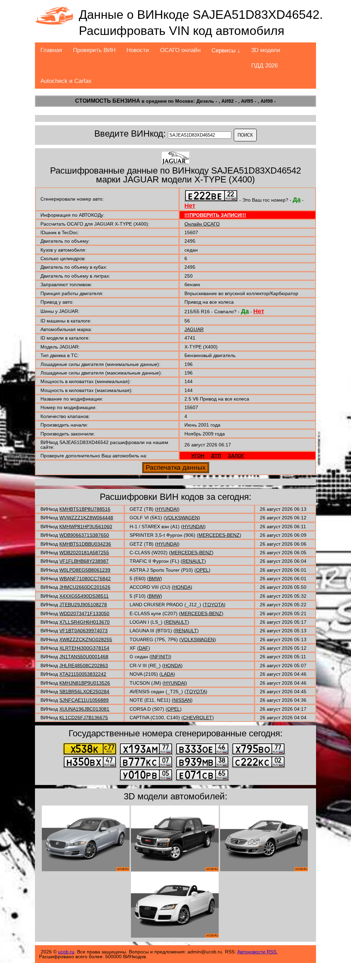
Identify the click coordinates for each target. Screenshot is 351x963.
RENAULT (193, 561)
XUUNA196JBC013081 (84, 709)
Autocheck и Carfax (66, 81)
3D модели (265, 50)
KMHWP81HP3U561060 (85, 526)
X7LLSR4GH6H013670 (84, 622)
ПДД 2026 (264, 65)
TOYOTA (214, 604)
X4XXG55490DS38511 (84, 596)
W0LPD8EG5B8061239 (84, 570)
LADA (167, 674)
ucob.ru (66, 951)
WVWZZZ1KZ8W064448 (86, 517)
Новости (137, 50)
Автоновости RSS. (257, 951)
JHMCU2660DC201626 (84, 587)
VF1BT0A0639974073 (83, 630)
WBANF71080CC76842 (85, 578)
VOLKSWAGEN (181, 517)
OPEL (202, 570)
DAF (143, 648)
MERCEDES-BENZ (219, 535)
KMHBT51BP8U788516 (84, 509)
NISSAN (182, 700)
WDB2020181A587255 (84, 552)
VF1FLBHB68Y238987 (84, 561)
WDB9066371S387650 (84, 535)
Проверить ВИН (94, 50)
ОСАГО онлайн (180, 50)
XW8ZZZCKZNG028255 (85, 639)
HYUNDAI (167, 509)
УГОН (197, 455)
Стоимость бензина (107, 101)
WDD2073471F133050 (84, 613)
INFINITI (160, 656)
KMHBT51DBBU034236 (85, 544)
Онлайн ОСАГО (202, 224)
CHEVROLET (197, 717)
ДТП (216, 455)
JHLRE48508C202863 (83, 665)
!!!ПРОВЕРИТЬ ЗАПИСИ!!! (215, 215)
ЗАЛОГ (236, 455)
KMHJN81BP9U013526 (84, 683)
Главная (51, 50)
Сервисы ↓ (225, 50)
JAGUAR (194, 329)
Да (297, 199)
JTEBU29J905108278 (83, 604)
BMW (154, 578)
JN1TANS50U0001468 (83, 656)
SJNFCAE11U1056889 (84, 700)
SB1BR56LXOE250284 (84, 691)
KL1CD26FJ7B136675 (83, 717)
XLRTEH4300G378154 (84, 648)
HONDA (182, 587)
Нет (189, 205)
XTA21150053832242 (82, 674)
